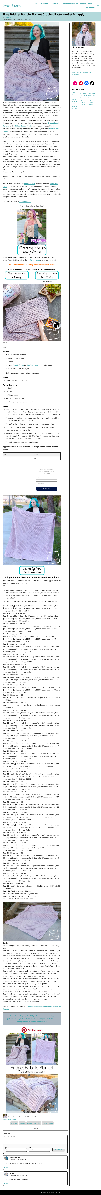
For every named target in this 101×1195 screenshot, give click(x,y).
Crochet (9, 1119)
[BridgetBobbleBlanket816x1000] (32, 530)
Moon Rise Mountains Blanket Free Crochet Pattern (91, 99)
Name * (7, 1147)
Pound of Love (29, 183)
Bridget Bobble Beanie (23, 126)
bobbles (22, 1123)
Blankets (5, 1119)
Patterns (14, 1119)
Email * (31, 1147)
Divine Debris (8, 17)
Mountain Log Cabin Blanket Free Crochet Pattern (83, 99)
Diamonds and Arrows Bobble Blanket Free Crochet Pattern (75, 100)
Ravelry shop (35, 260)
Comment (6, 1133)
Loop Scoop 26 (25, 201)
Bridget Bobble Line (33, 1123)
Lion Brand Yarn (32, 365)
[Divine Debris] (13, 6)
